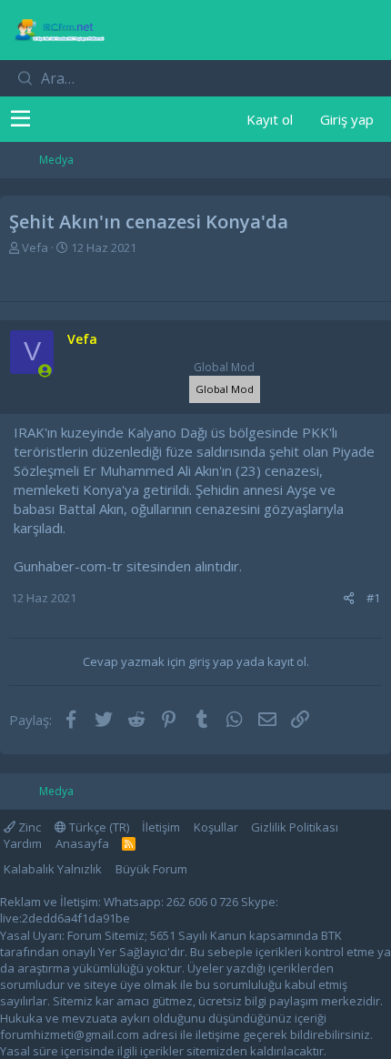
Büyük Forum (151, 869)
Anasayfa (82, 843)
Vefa (35, 247)
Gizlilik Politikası (294, 827)
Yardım (23, 843)
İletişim (161, 827)
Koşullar (216, 827)
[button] (20, 119)
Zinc (28, 827)
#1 (373, 598)
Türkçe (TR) (97, 827)
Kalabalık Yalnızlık (53, 869)
